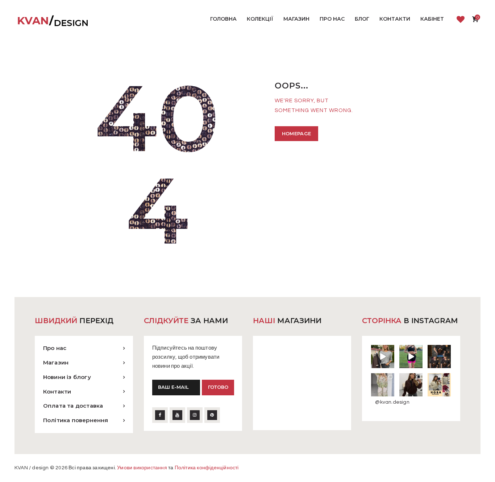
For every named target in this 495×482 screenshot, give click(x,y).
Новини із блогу (67, 377)
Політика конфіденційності (207, 467)
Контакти (57, 391)
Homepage (296, 133)
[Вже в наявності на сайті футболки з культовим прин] (439, 356)
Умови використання (142, 467)
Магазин (55, 362)
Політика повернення (75, 420)
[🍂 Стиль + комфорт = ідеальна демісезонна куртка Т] (439, 384)
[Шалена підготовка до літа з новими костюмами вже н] (382, 384)
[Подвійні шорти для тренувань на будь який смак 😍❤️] (411, 356)
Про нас (54, 348)
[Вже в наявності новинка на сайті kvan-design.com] (382, 356)
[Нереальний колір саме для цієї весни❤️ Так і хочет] (411, 384)
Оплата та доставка (73, 405)
